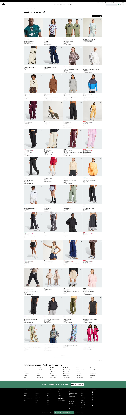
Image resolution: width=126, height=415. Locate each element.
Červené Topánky (66, 375)
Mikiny (38, 373)
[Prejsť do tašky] (123, 5)
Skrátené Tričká (26, 373)
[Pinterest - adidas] (97, 400)
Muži (54, 4)
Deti (61, 4)
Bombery (25, 375)
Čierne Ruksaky (79, 375)
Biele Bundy (92, 371)
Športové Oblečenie (66, 369)
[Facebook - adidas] (97, 392)
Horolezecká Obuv (80, 377)
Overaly (25, 369)
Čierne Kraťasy (92, 375)
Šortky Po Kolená (40, 377)
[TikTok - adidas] (97, 403)
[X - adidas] (97, 397)
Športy (68, 4)
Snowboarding (39, 371)
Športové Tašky (39, 367)
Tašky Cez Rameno (66, 377)
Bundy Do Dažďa (53, 377)
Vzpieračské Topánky (93, 369)
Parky (25, 367)
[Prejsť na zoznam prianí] (120, 5)
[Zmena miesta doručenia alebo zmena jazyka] (123, 3)
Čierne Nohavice (53, 369)
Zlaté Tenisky (52, 373)
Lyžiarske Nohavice (66, 373)
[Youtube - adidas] (97, 405)
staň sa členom (113, 2)
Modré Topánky (52, 371)
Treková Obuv (79, 373)
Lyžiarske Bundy (66, 371)
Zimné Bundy (79, 371)
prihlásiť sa (120, 2)
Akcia (71, 4)
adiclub (117, 2)
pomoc (103, 2)
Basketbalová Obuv (93, 373)
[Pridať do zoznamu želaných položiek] (41, 20)
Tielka (25, 377)
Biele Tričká (52, 367)
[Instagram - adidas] (97, 395)
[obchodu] (3, 4)
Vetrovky (38, 375)
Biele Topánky (65, 367)
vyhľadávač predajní (98, 2)
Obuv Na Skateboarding (81, 369)
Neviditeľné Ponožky (53, 375)
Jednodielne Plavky (40, 369)
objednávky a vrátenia (107, 2)
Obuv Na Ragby (79, 367)
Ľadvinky (25, 371)
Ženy (58, 4)
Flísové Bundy (92, 367)
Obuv (64, 4)
